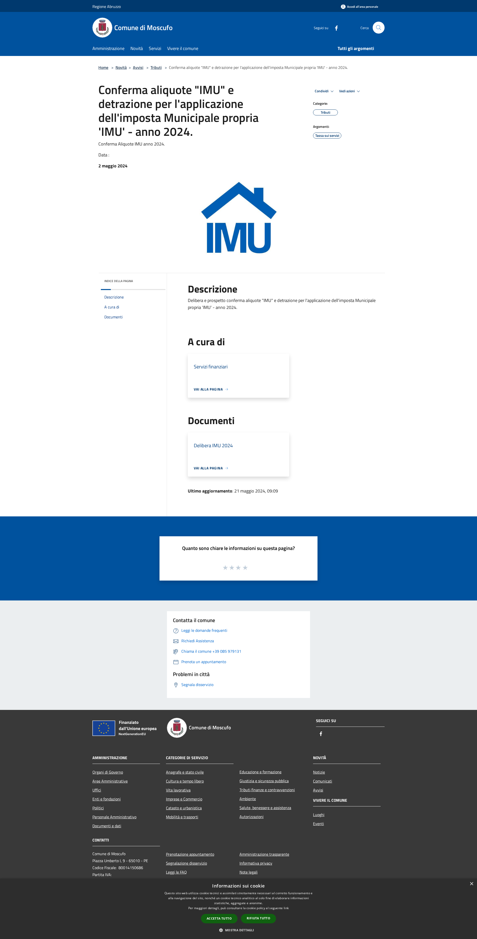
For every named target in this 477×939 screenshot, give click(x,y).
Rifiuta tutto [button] (258, 918)
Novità (121, 67)
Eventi (318, 824)
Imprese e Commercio (184, 799)
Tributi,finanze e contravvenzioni (267, 790)
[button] (238, 930)
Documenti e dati (106, 826)
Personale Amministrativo (114, 817)
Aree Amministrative (110, 781)
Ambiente (247, 799)
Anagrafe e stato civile (185, 772)
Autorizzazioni (251, 817)
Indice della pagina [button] (118, 281)
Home (103, 67)
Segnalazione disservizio (186, 863)
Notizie (319, 772)
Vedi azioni (347, 91)
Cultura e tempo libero (185, 781)
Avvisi (138, 67)
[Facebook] (334, 27)
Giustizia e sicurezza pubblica (264, 781)
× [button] (471, 884)
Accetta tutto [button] (219, 918)
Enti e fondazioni (106, 799)
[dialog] (238, 909)
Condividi (322, 91)
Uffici (96, 790)
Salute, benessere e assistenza (265, 808)
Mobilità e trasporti (182, 817)
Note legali (248, 872)
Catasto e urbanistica (184, 808)
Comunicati (322, 781)
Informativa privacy (255, 863)
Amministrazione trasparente (264, 854)
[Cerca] (379, 28)
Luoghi (318, 815)
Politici (98, 808)
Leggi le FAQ (176, 872)
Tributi (156, 67)
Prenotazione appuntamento (190, 854)
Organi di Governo (107, 772)
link (286, 908)
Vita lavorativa (178, 790)
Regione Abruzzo (106, 6)
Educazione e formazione (260, 772)
